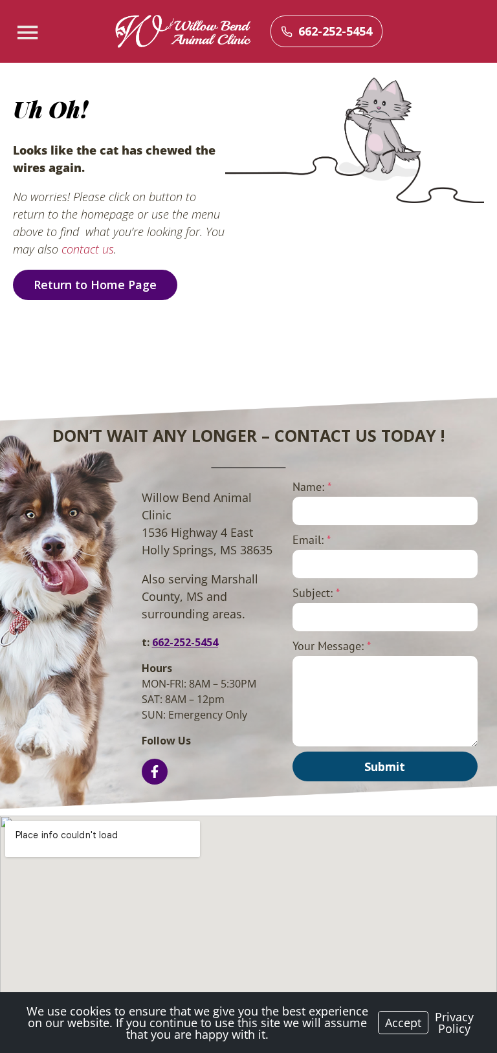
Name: (312, 486)
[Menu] (29, 33)
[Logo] (183, 32)
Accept (403, 1022)
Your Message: (332, 645)
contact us (87, 249)
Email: (312, 539)
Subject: (316, 592)
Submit (384, 766)
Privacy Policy (454, 1022)
